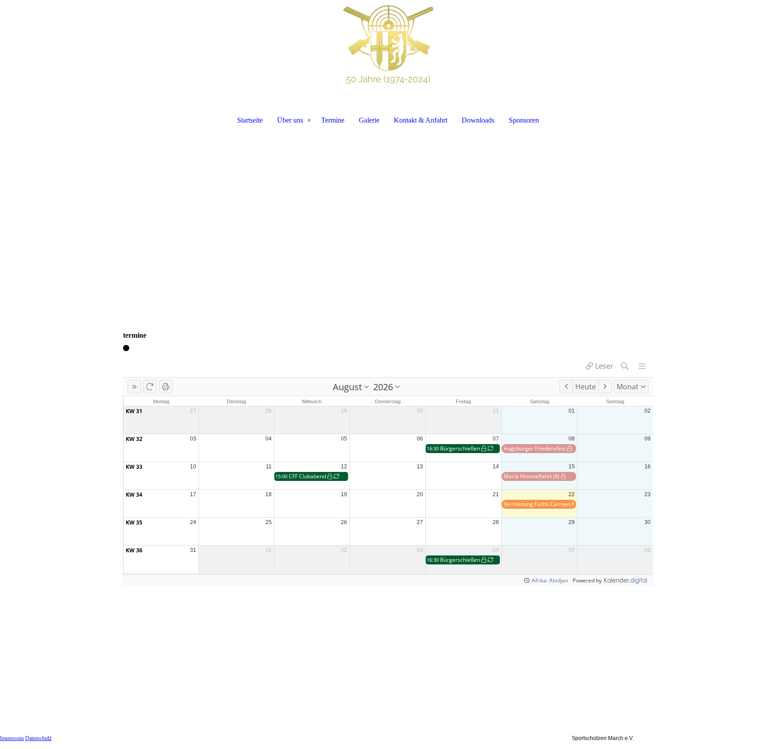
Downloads (478, 120)
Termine (332, 120)
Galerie (369, 120)
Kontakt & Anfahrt (420, 120)
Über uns (290, 120)
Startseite (250, 120)
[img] (388, 48)
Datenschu (38, 738)
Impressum (12, 738)
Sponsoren (524, 120)
